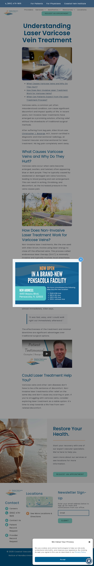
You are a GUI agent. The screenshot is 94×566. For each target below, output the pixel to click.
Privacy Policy (80, 552)
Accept (62, 559)
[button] (89, 542)
